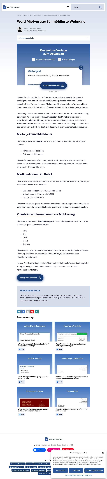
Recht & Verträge (35, 15)
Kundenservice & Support (21, 470)
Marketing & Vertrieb (38, 470)
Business (29, 464)
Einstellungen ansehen (94, 470)
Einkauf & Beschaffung (41, 464)
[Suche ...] (100, 7)
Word (25, 15)
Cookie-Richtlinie (70, 475)
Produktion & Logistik (45, 473)
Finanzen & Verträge (16, 467)
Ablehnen (76, 470)
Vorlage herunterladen (51, 85)
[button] (103, 453)
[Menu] (67, 7)
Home (19, 15)
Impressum (88, 475)
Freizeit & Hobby (31, 467)
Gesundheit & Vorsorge (46, 467)
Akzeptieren (60, 470)
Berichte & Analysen (17, 464)
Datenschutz (80, 475)
